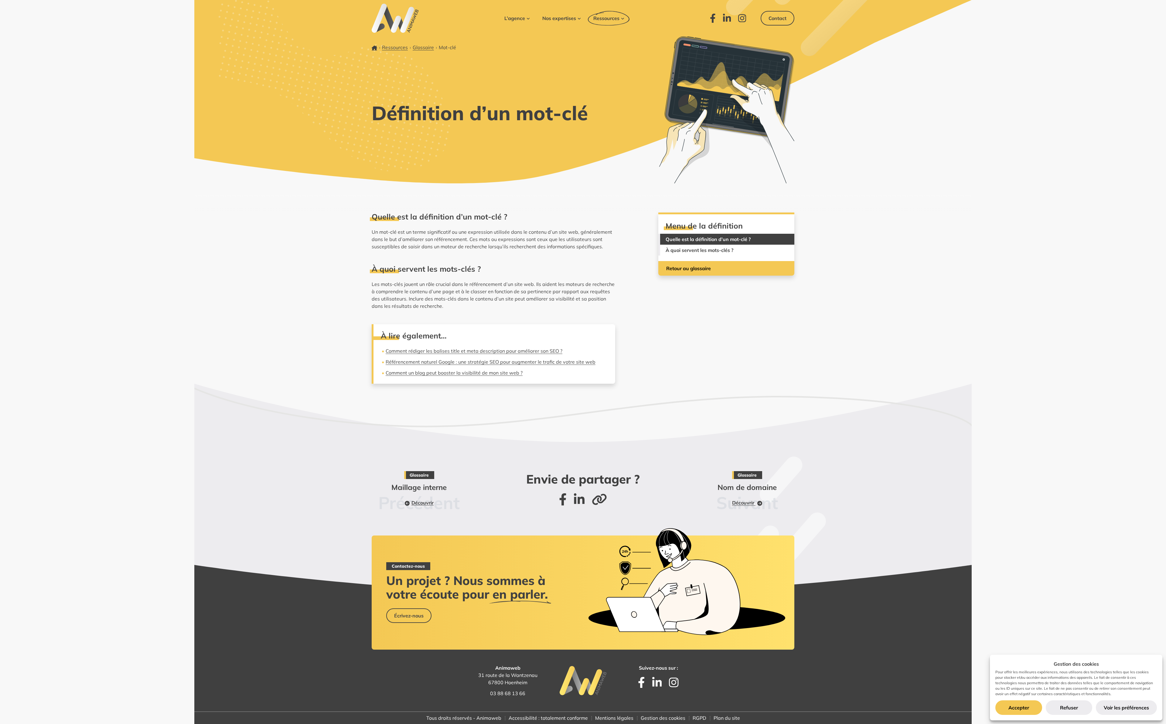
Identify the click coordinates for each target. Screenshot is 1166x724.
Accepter (1018, 708)
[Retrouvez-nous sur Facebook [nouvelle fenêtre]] (713, 18)
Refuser (1069, 708)
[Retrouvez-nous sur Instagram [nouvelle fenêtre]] (742, 18)
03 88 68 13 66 (507, 693)
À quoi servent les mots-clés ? (699, 250)
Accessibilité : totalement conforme (548, 718)
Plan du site (727, 718)
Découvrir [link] (422, 503)
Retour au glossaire (688, 268)
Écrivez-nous (409, 616)
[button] (517, 18)
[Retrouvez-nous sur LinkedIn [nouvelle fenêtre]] (727, 18)
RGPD (699, 718)
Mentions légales (614, 718)
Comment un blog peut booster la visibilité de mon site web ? (454, 373)
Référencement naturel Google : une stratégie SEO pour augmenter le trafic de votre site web (490, 362)
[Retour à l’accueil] (395, 18)
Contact (777, 18)
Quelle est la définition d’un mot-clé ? (708, 239)
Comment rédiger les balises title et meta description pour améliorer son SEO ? (474, 351)
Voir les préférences (1126, 708)
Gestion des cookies (663, 718)
